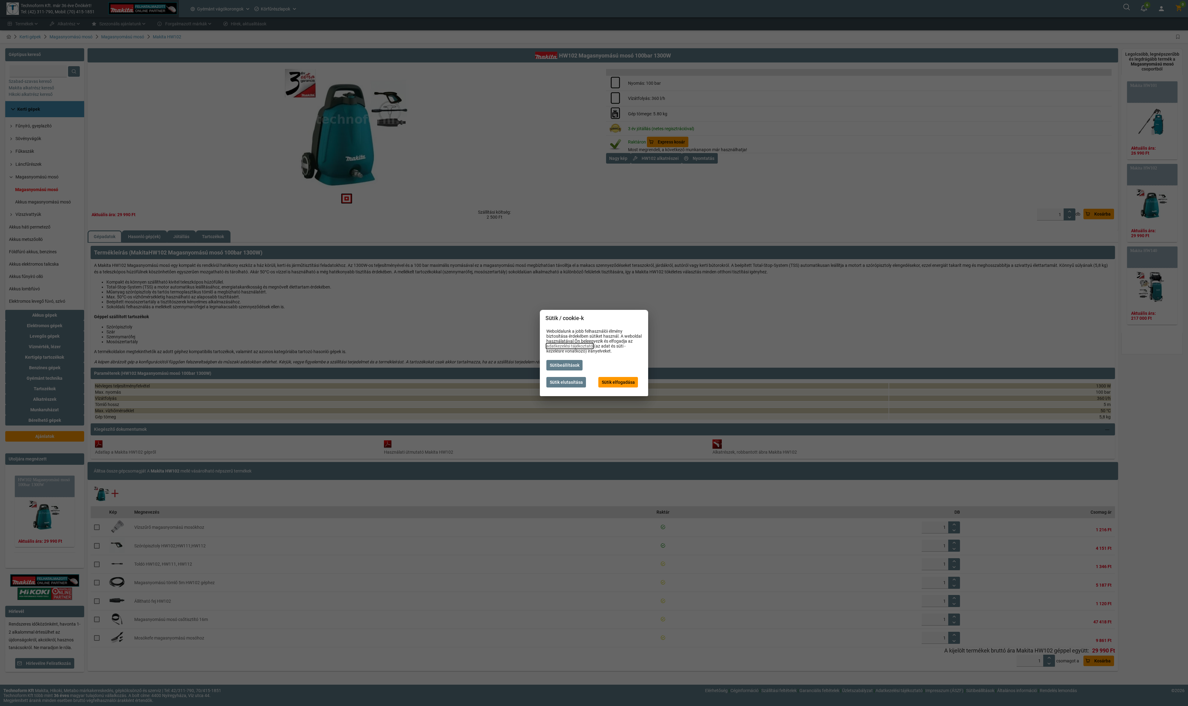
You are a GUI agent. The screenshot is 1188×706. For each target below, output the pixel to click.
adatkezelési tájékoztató (569, 346)
